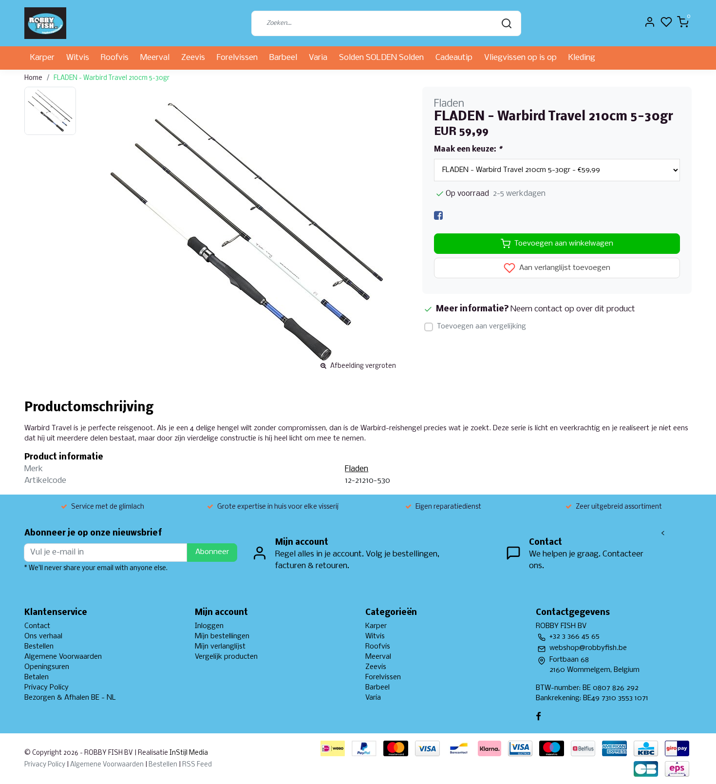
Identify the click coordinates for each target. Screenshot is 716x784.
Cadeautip (453, 57)
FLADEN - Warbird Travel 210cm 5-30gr (112, 78)
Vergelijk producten (226, 657)
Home (33, 78)
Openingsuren (46, 667)
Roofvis (115, 57)
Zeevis (193, 57)
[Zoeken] (506, 23)
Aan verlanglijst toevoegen (563, 268)
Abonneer (212, 552)
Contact (37, 626)
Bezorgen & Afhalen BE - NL (70, 698)
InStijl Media (188, 753)
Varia (318, 57)
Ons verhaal (43, 636)
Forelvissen (237, 57)
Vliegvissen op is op (520, 57)
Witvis (77, 57)
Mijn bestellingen (222, 636)
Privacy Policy (46, 687)
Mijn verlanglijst (220, 646)
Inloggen (209, 626)
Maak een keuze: (468, 149)
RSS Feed (197, 764)
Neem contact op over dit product (572, 309)
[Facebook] (438, 215)
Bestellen (39, 646)
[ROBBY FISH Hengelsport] (45, 23)
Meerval (155, 57)
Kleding (581, 57)
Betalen (36, 677)
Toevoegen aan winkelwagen (563, 244)
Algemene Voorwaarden (63, 657)
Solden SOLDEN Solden (381, 57)
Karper (42, 57)
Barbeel (283, 57)
